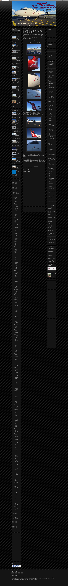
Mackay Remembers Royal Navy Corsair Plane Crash (16, 460)
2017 (14, 521)
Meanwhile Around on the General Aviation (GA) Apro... (16, 281)
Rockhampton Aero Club (51, 217)
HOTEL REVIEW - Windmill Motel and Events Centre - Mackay (51, 138)
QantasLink (34, 167)
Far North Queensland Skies (51, 101)
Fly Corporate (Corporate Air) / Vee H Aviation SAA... (16, 484)
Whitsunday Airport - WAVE (51, 239)
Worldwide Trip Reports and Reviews (51, 136)
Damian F (54, 273)
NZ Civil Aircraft (50, 74)
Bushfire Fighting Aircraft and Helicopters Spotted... (16, 253)
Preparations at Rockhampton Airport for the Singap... (16, 464)
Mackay (29, 167)
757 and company (50, 88)
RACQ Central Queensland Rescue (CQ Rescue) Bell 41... (16, 364)
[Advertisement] (34, 199)
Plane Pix (49, 113)
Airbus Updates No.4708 (51, 91)
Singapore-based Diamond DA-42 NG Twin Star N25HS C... (16, 233)
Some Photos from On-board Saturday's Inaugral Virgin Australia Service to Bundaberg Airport (16, 46)
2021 (14, 188)
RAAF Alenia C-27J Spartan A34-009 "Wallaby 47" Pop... (16, 291)
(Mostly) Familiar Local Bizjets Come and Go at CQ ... (16, 219)
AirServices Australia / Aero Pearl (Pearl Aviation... (16, 420)
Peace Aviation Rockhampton (50, 221)
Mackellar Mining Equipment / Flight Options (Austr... (16, 498)
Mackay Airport (50, 53)
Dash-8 (26, 167)
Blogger (39, 584)
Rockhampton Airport (51, 52)
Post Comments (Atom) (36, 212)
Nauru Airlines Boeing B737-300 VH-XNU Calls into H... (16, 469)
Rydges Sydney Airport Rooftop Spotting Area (51, 261)
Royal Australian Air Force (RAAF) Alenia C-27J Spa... (16, 316)
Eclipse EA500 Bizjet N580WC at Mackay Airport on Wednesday (16, 167)
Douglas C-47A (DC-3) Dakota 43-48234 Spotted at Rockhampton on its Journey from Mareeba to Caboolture (16, 74)
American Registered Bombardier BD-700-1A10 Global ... (16, 455)
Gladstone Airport (50, 55)
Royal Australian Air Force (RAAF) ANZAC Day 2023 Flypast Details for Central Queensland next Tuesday (16, 96)
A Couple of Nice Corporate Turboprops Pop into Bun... (16, 445)
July (14, 512)
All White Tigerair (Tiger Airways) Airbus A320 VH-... (16, 258)
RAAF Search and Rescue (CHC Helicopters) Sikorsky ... (16, 209)
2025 (14, 183)
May (15, 514)
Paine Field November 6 (51, 125)
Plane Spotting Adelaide (50, 174)
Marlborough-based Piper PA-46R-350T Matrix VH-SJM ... (16, 351)
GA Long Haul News (51, 199)
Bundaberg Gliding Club (51, 251)
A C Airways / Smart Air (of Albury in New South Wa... (16, 401)
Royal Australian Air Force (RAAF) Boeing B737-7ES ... (16, 373)
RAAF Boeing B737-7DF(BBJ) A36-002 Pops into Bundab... (16, 326)
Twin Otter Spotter (51, 158)
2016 (14, 522)
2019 (14, 191)
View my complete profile (53, 276)
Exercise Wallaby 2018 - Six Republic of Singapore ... (16, 360)
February (15, 518)
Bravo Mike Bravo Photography (51, 64)
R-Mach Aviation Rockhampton (50, 219)
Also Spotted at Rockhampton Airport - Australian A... (16, 488)
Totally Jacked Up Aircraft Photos (51, 168)
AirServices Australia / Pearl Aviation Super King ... (16, 214)
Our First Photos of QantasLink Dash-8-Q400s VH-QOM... (16, 267)
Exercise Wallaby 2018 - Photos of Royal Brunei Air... (16, 296)
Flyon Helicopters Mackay (51, 235)
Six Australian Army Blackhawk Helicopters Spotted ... (16, 392)
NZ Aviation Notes (51, 188)
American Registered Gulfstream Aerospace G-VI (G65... (16, 238)
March (15, 517)
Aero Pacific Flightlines (50, 128)
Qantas (31, 167)
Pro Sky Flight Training (51, 248)
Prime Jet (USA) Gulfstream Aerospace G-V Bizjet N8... (16, 276)
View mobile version (34, 209)
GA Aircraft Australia (51, 116)
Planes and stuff (51, 87)
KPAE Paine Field (51, 124)
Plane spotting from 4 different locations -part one (51, 66)
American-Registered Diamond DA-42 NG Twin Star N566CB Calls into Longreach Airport (16, 68)
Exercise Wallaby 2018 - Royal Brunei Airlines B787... (16, 286)
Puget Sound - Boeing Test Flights (51, 154)
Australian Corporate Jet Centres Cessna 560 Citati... (16, 508)
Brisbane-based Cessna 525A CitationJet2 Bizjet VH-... (16, 243)
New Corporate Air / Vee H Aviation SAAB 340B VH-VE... (16, 272)
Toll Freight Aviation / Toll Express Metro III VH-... (16, 450)
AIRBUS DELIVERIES (51, 90)
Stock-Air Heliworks (50, 223)
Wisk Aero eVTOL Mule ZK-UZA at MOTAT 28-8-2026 (51, 76)
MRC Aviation (50, 146)
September (16, 197)
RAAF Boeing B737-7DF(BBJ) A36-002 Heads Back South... (16, 311)
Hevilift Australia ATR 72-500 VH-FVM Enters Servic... (16, 425)
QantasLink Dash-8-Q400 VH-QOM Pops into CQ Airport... (16, 474)
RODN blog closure (51, 133)
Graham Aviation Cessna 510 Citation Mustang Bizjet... (16, 200)
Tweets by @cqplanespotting (50, 40)
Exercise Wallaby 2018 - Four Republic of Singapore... (16, 369)
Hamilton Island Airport (51, 58)
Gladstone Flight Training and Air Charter (51, 227)
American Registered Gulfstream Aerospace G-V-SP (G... (16, 388)
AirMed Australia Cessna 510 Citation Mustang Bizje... (16, 479)
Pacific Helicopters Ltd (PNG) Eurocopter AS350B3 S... (16, 336)
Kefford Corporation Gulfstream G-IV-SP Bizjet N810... (16, 397)
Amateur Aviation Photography (51, 178)
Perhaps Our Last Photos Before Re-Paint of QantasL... (16, 262)
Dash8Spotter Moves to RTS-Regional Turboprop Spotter (51, 185)
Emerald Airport (50, 56)
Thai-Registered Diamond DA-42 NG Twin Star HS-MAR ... (16, 406)
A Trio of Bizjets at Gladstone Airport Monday (17, 149)
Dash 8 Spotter (50, 183)
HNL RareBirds (50, 83)
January (15, 519)
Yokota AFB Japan (51, 120)
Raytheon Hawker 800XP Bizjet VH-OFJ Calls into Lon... (16, 346)
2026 (14, 182)
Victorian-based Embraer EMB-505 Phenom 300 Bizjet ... (16, 223)
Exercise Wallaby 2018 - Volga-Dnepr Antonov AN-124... (16, 430)
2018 (14, 192)
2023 (14, 186)
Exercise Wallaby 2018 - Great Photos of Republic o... (16, 205)
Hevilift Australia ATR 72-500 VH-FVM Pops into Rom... (16, 306)
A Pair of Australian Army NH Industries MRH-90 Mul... (16, 228)
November (15, 194)
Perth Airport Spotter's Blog (50, 69)
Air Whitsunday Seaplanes (51, 242)
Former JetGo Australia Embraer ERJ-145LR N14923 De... (16, 415)
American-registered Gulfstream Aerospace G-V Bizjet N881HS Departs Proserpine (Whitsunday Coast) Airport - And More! (16, 136)
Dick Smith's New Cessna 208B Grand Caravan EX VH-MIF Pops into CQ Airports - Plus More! (16, 154)
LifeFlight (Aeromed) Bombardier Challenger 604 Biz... (16, 378)
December (15, 193)
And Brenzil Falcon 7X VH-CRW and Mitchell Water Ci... (16, 341)
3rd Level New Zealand (50, 79)
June (15, 513)
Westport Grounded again (51, 80)
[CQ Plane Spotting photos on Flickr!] (52, 47)
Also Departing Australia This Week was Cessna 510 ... (16, 411)
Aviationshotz (50, 149)
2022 (14, 187)
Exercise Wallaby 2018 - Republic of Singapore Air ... (16, 331)
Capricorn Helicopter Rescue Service (51, 208)
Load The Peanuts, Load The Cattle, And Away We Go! (51, 170)
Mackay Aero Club (50, 230)
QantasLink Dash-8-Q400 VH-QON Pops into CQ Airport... (16, 383)
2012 (14, 527)
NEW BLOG (50, 197)
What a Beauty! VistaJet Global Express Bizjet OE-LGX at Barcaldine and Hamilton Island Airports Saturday (16, 161)
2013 (14, 526)
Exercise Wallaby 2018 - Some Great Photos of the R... (16, 248)
